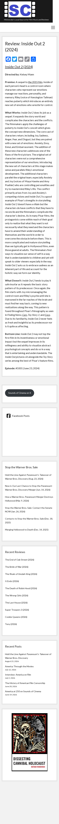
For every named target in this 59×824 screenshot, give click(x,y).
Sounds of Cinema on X (19, 392)
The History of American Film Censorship (25, 683)
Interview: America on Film (18, 674)
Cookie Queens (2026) (16, 617)
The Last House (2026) (16, 602)
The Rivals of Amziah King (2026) (21, 574)
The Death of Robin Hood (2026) (21, 588)
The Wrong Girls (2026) (16, 595)
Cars (24, 314)
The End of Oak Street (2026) (19, 559)
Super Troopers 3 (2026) (17, 609)
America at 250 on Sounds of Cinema (23, 691)
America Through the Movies (19, 666)
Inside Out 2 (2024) (19, 67)
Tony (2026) (11, 624)
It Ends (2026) (12, 581)
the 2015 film (35, 81)
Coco (47, 314)
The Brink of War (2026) (16, 566)
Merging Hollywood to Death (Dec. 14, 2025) (26, 529)
